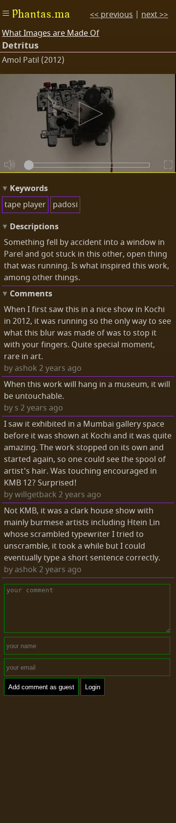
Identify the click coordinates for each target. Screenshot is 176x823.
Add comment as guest (41, 687)
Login (92, 687)
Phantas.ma (41, 13)
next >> (154, 15)
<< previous (111, 15)
